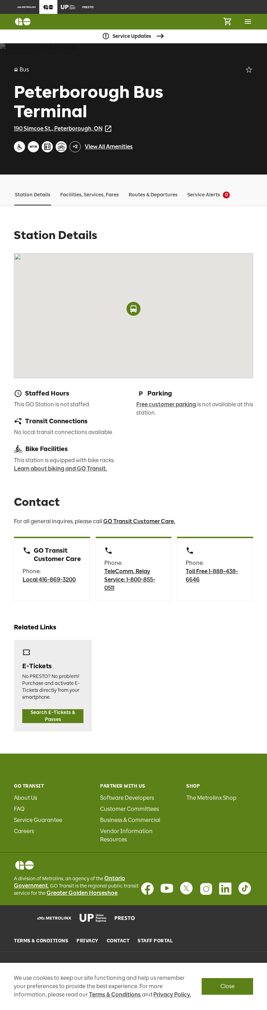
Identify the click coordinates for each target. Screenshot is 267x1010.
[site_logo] (23, 21)
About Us (25, 798)
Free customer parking (166, 404)
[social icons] (24, 865)
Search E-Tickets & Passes (53, 716)
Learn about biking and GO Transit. (60, 468)
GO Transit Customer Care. (139, 521)
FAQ (19, 809)
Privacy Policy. (172, 994)
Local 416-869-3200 (49, 579)
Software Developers (127, 798)
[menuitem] (26, 7)
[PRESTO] (125, 918)
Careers (24, 831)
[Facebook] (147, 888)
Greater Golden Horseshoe (82, 893)
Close (227, 986)
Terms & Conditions (41, 941)
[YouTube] (167, 888)
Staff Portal (155, 941)
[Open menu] (248, 21)
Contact (118, 941)
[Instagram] (205, 888)
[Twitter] (186, 888)
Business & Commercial (130, 820)
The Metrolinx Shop (211, 798)
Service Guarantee (38, 820)
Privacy (87, 941)
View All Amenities (109, 146)
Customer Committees (129, 809)
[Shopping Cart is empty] (227, 21)
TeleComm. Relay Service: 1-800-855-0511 (129, 579)
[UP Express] (93, 918)
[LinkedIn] (225, 888)
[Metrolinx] (54, 918)
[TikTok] (244, 888)
